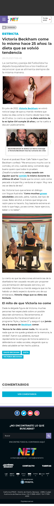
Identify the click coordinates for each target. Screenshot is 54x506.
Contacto (27, 466)
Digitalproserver (27, 501)
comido (23, 176)
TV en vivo (45, 19)
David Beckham (11, 352)
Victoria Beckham (12, 357)
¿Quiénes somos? (8, 466)
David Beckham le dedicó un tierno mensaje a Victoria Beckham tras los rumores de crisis (27, 150)
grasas (43, 193)
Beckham (26, 324)
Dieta (26, 352)
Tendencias (11, 27)
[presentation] (3, 142)
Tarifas (46, 466)
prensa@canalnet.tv (36, 458)
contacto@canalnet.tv (18, 458)
